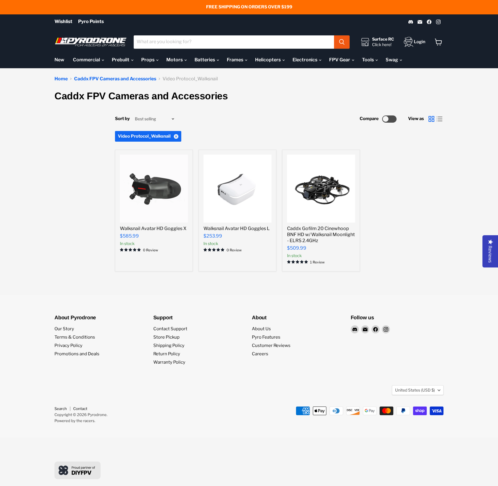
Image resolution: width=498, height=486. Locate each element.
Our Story (64, 328)
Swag (392, 59)
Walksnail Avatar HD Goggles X (153, 228)
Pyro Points (91, 21)
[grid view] (431, 119)
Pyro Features (266, 337)
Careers (260, 353)
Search (60, 408)
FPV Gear (340, 59)
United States (415, 390)
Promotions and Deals (76, 353)
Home (61, 78)
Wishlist (63, 21)
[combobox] (234, 42)
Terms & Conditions (74, 337)
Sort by (122, 118)
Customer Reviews (271, 345)
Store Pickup (166, 337)
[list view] (439, 119)
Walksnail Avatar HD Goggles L (236, 228)
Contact (80, 408)
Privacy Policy (68, 345)
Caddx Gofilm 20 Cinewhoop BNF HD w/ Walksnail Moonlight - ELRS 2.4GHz (321, 234)
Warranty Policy (169, 362)
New (59, 59)
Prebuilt (121, 59)
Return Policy (166, 353)
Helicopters (268, 59)
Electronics (305, 59)
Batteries (205, 59)
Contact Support (170, 328)
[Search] (342, 42)
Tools (368, 59)
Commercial (87, 59)
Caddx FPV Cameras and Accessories (115, 78)
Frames (235, 59)
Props (148, 59)
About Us (261, 328)
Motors (175, 59)
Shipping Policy (168, 345)
